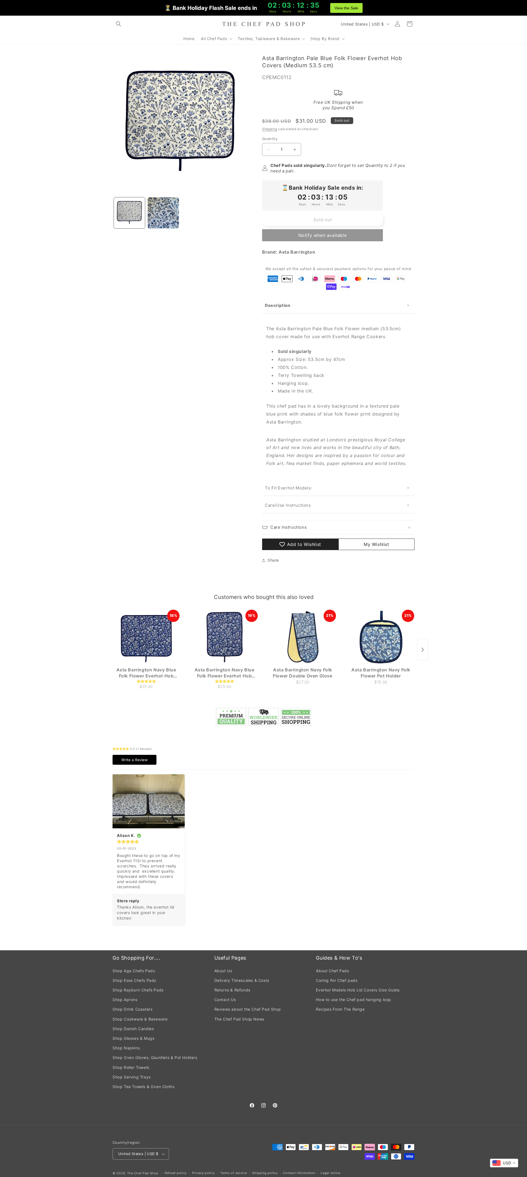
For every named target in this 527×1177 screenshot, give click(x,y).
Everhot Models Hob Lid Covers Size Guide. (358, 990)
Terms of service (233, 1173)
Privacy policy (203, 1173)
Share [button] (273, 560)
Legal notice (330, 1173)
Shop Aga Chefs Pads (134, 970)
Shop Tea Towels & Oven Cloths (143, 1086)
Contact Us (225, 999)
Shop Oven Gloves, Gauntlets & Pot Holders (155, 1057)
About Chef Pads (332, 970)
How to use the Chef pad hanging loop (353, 999)
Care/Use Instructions (288, 505)
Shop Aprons (125, 999)
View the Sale (346, 8)
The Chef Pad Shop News (239, 1019)
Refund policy (176, 1173)
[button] (119, 24)
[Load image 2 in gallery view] (163, 212)
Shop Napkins (126, 1048)
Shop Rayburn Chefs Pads (138, 990)
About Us (223, 970)
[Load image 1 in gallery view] (129, 212)
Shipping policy (265, 1173)
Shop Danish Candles (133, 1028)
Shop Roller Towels (131, 1067)
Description (278, 305)
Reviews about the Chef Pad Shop (247, 1009)
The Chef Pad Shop (142, 1173)
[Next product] (422, 650)
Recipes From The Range (340, 1009)
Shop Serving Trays (132, 1077)
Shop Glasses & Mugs (133, 1038)
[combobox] (504, 1163)
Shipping (269, 129)
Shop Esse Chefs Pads (134, 980)
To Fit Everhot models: (289, 488)
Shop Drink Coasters (132, 1009)
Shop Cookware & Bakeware (140, 1019)
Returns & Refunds (232, 990)
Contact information (299, 1173)
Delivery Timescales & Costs (241, 980)
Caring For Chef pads (336, 980)
